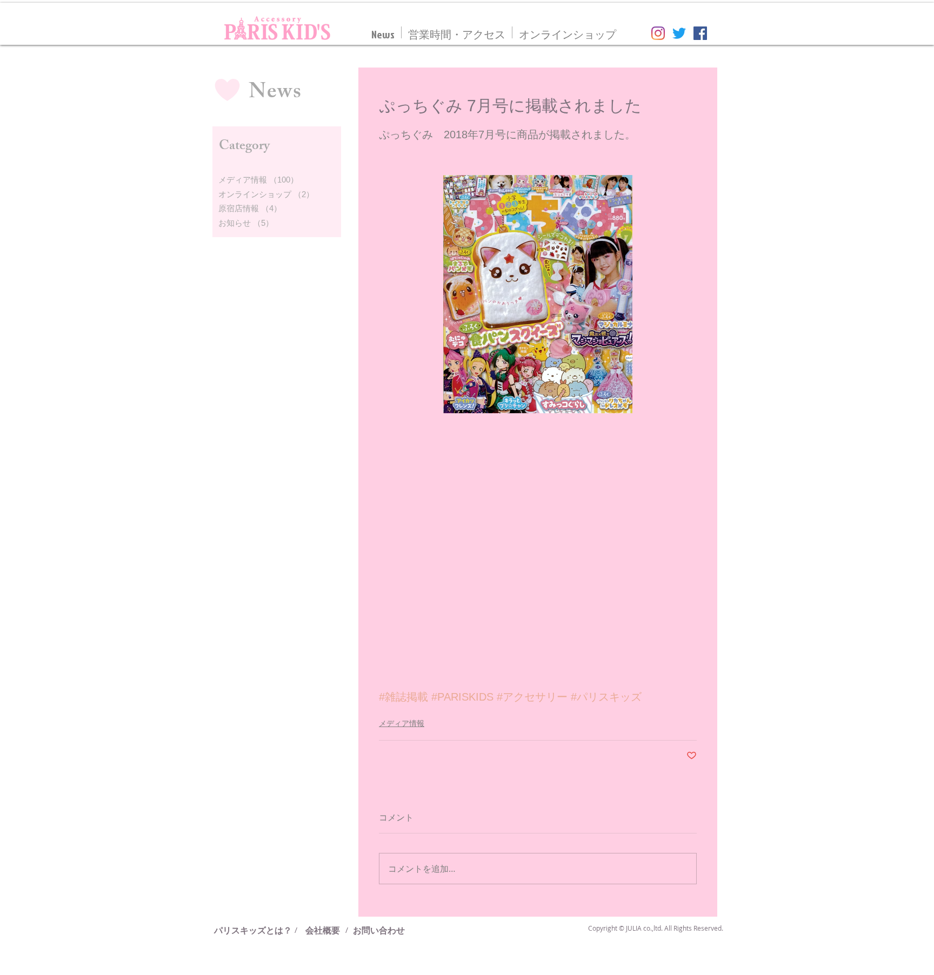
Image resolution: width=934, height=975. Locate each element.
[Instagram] (658, 33)
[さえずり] (679, 33)
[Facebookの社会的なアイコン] (700, 33)
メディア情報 (401, 723)
